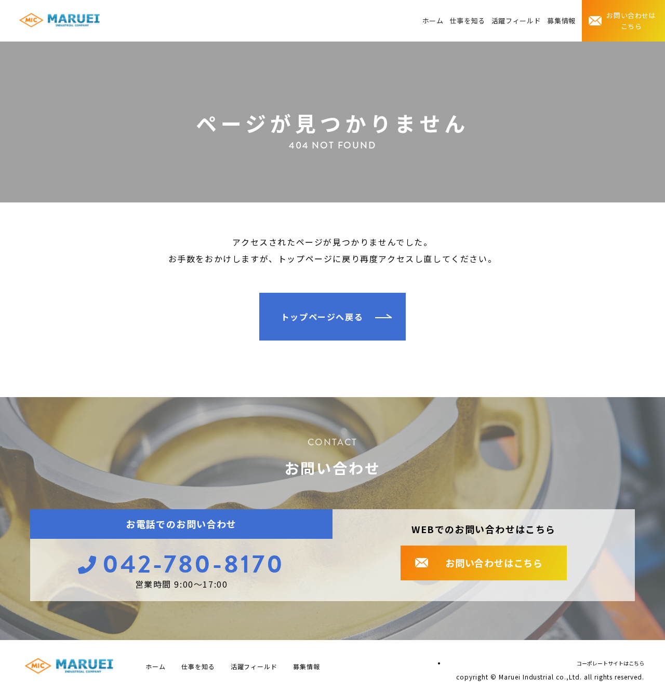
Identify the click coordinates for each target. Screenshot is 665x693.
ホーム (433, 20)
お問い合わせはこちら (631, 20)
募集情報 (561, 20)
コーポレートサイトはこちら (610, 663)
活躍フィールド (516, 20)
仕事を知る (467, 20)
